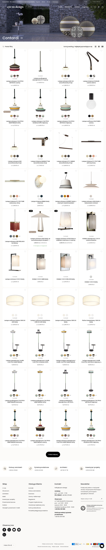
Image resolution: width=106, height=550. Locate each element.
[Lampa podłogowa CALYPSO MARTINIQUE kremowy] (15, 380)
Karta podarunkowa (35, 508)
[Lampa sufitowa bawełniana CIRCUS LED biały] (40, 300)
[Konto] (91, 7)
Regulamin (32, 499)
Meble (60, 7)
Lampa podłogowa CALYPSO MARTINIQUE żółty (40, 401)
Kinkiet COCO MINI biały (40, 279)
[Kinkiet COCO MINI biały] (40, 262)
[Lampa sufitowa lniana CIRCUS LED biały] (15, 300)
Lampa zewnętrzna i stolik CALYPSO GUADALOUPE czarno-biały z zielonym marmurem (40, 363)
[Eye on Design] (15, 7)
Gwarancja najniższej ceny (37, 505)
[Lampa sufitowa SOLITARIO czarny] (91, 101)
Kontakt (31, 488)
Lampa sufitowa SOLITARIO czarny (91, 122)
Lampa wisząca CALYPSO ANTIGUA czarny (14, 82)
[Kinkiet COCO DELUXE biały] (65, 262)
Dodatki (77, 7)
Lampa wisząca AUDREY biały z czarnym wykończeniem (65, 202)
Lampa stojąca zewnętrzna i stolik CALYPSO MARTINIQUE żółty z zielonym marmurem (65, 362)
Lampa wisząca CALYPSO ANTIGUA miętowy (65, 122)
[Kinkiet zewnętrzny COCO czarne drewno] (91, 221)
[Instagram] (9, 530)
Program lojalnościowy (35, 502)
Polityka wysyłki (55, 546)
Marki (4, 496)
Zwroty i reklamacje (34, 496)
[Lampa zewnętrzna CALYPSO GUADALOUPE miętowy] (91, 420)
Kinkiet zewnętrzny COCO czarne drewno (91, 239)
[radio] (11, 76)
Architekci (5, 494)
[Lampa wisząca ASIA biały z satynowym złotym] (91, 181)
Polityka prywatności (59, 544)
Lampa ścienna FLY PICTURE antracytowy (91, 162)
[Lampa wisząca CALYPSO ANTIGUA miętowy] (65, 101)
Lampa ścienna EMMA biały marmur (40, 202)
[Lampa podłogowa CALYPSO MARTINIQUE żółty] (40, 380)
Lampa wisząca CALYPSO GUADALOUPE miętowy (40, 122)
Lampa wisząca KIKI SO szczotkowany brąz (66, 82)
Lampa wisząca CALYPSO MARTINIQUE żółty (14, 122)
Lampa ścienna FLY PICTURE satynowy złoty (14, 202)
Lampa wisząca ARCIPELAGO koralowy (15, 242)
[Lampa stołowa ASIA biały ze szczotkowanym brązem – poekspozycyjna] (40, 221)
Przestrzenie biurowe (8, 502)
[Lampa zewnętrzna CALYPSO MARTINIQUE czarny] (40, 420)
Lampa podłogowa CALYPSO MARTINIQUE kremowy (15, 401)
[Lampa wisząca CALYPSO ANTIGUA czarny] (15, 61)
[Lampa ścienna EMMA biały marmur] (40, 181)
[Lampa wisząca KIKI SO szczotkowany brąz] (65, 61)
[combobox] (87, 1)
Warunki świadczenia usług (44, 546)
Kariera (4, 505)
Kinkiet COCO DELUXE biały (66, 279)
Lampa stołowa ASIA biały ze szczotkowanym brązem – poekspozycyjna (40, 240)
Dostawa (31, 494)
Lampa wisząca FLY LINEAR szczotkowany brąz (66, 162)
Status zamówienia (34, 491)
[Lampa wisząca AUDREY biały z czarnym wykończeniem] (65, 181)
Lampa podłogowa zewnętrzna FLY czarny (40, 79)
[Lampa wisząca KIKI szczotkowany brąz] (15, 141)
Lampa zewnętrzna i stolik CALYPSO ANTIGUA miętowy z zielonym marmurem (91, 362)
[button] (3, 7)
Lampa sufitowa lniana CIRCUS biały (65, 321)
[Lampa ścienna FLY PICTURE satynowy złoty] (15, 181)
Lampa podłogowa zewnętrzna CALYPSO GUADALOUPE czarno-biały (66, 402)
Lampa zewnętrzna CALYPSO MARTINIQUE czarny (40, 441)
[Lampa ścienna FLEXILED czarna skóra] (91, 61)
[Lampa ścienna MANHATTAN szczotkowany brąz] (40, 141)
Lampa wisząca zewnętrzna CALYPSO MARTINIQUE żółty (65, 441)
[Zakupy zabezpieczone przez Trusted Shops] (83, 508)
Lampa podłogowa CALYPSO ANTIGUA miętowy (91, 401)
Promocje (55, 2)
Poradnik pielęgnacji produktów (38, 511)
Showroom (5, 491)
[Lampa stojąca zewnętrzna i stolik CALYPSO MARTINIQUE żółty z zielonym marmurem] (65, 340)
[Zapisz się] (102, 499)
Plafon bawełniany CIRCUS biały (91, 321)
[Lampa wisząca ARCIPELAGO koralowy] (15, 221)
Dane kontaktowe (64, 546)
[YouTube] (14, 530)
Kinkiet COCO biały (91, 282)
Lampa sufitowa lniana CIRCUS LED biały (14, 321)
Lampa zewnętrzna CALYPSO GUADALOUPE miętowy (91, 441)
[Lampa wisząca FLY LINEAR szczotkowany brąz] (65, 141)
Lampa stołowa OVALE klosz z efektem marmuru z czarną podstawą (66, 240)
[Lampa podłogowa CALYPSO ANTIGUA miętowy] (91, 380)
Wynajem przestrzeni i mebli (11, 508)
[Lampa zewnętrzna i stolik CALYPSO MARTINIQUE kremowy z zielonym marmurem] (15, 340)
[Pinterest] (19, 530)
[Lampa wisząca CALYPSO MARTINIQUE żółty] (15, 101)
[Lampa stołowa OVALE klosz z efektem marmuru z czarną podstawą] (65, 221)
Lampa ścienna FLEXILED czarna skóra (91, 82)
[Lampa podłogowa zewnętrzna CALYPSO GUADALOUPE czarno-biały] (65, 380)
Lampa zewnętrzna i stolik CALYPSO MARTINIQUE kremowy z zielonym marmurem (15, 363)
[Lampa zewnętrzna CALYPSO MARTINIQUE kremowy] (15, 420)
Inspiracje (85, 7)
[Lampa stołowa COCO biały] (15, 262)
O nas (4, 488)
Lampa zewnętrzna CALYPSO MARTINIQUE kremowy (15, 441)
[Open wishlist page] (95, 7)
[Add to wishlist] (25, 50)
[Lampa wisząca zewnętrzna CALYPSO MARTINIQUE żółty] (65, 420)
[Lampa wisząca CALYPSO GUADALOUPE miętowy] (40, 101)
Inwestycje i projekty (8, 499)
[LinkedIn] (4, 534)
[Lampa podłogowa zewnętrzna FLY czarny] (40, 61)
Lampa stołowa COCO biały (14, 279)
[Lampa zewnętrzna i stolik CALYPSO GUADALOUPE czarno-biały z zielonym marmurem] (40, 340)
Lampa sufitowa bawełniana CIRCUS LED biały (40, 321)
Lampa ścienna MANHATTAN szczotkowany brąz (40, 162)
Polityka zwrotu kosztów (47, 544)
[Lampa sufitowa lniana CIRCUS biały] (65, 300)
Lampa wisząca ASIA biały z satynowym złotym (91, 202)
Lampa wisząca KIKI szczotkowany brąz (15, 162)
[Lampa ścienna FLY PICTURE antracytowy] (91, 141)
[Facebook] (4, 530)
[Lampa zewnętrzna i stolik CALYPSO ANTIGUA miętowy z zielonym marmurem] (91, 340)
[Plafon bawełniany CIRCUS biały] (91, 300)
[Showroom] (98, 7)
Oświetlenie (68, 7)
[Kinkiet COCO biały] (91, 262)
